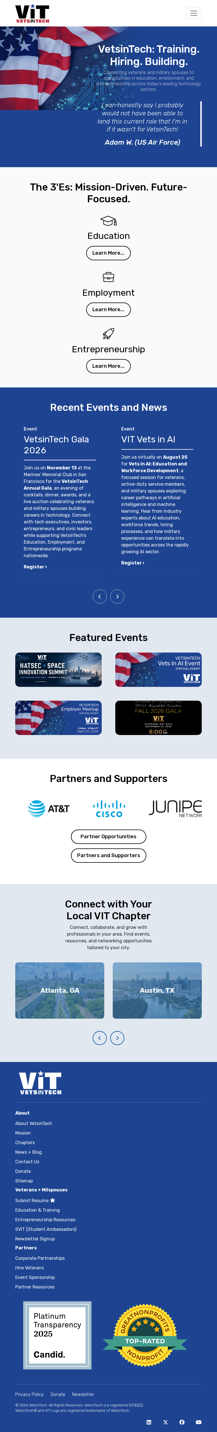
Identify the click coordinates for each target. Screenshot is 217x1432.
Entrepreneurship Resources (45, 1219)
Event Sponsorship (35, 1277)
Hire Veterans (29, 1267)
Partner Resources (35, 1287)
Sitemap (24, 1181)
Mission (23, 1133)
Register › (35, 567)
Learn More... (108, 253)
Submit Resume (32, 1200)
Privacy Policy (29, 1394)
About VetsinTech (33, 1123)
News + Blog (28, 1152)
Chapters (25, 1142)
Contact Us (27, 1161)
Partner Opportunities (108, 836)
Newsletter (83, 1394)
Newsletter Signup (35, 1238)
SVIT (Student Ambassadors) (45, 1229)
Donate (23, 1171)
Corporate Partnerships (40, 1258)
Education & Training (37, 1210)
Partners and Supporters (108, 855)
